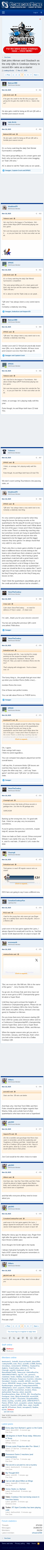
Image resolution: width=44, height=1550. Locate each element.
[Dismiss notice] (40, 19)
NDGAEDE (12, 1383)
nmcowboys (6, 1366)
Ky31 (16, 1403)
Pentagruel (5, 1396)
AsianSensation (28, 1377)
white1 (21, 1392)
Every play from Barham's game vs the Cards (24, 1428)
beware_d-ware (22, 1383)
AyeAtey (11, 1401)
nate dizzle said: (8, 95)
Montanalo (5, 1399)
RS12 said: (7, 913)
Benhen (39, 1364)
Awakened (20, 1370)
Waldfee (19, 1377)
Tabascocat (21, 1372)
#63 (40, 213)
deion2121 (5, 1405)
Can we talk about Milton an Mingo (19, 1481)
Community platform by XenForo (20, 1548)
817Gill (23, 1394)
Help (28, 1543)
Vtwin (12, 1396)
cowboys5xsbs (9, 70)
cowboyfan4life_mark (9, 1364)
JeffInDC (28, 1381)
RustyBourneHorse (8, 1394)
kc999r (19, 1405)
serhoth (30, 1403)
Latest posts (7, 1424)
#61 (40, 90)
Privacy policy (20, 1543)
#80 (40, 1270)
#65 (40, 327)
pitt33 (24, 1401)
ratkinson (23, 1368)
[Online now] (6, 266)
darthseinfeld (6, 1392)
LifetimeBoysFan (32, 1372)
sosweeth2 (23, 1403)
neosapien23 (26, 1407)
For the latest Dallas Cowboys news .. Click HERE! (22, 50)
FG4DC (28, 1388)
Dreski (19, 1407)
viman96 (21, 1381)
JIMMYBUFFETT (33, 1401)
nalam (30, 1405)
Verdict (12, 1377)
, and (18, 170)
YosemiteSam (19, 1390)
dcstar (27, 1370)
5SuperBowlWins (32, 1399)
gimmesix (31, 1375)
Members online (9, 1357)
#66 (40, 371)
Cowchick (30, 1379)
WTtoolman (12, 1407)
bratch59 (28, 1392)
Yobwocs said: (8, 218)
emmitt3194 (34, 1396)
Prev (8, 75)
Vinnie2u (14, 1381)
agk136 (4, 1407)
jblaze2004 (36, 1361)
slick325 (35, 1381)
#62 (40, 129)
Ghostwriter (21, 1399)
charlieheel (5, 1377)
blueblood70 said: (9, 720)
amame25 (17, 1385)
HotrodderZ (6, 1381)
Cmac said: (7, 604)
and (15, 355)
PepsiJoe (15, 1392)
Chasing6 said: (8, 800)
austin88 (26, 1364)
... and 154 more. (8, 1412)
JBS (28, 1394)
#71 (40, 715)
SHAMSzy (25, 1366)
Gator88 (36, 1405)
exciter (4, 1409)
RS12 (20, 1364)
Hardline (35, 1407)
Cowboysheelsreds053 (30, 1385)
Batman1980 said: (9, 134)
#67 (40, 458)
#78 (40, 1172)
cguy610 (12, 1370)
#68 (40, 499)
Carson (4, 1383)
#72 (40, 795)
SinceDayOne (36, 1394)
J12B (37, 1377)
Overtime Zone (11, 1504)
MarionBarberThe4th (9, 1372)
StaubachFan (34, 1366)
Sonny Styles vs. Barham (16, 1489)
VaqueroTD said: (8, 1134)
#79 (40, 1214)
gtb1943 (10, 1390)
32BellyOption (7, 1388)
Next (35, 75)
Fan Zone (9, 1432)
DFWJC (10, 1403)
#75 (40, 949)
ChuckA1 (13, 1405)
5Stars (34, 1390)
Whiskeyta (13, 1379)
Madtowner (37, 1403)
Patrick (4, 1403)
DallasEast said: (8, 650)
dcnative (28, 1390)
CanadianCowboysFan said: (12, 1218)
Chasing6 (5, 1370)
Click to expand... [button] (21, 739)
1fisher (4, 1401)
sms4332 (18, 1401)
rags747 (20, 1375)
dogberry (5, 1368)
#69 (40, 599)
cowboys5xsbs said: (10, 954)
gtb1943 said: (7, 1275)
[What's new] (41, 13)
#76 (40, 1087)
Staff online (7, 1345)
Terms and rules (7, 1543)
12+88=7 (13, 1399)
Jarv (25, 1375)
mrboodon (38, 1379)
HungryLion (22, 1379)
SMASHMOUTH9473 (9, 1375)
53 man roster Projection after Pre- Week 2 (23, 1446)
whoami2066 (37, 1533)
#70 (40, 645)
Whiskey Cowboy (34, 1383)
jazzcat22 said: (8, 1092)
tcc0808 (32, 1364)
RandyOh (5, 1379)
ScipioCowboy (14, 1368)
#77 (40, 1129)
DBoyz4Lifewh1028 (22, 1396)
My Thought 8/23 (12, 1473)
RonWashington (7, 1385)
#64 (40, 270)
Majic (18, 1394)
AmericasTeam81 (25, 1361)
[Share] (36, 90)
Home (34, 1543)
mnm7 (15, 1388)
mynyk (4, 1390)
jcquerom (21, 1388)
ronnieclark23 (16, 1366)
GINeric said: (7, 1177)
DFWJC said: (7, 332)
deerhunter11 (6, 1361)
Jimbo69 (15, 1361)
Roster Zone (10, 1451)
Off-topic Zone (11, 1443)
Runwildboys (36, 1388)
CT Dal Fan (31, 1368)
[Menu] (3, 13)
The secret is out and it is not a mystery (21, 1465)
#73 (40, 859)
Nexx (25, 1405)
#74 (40, 908)
